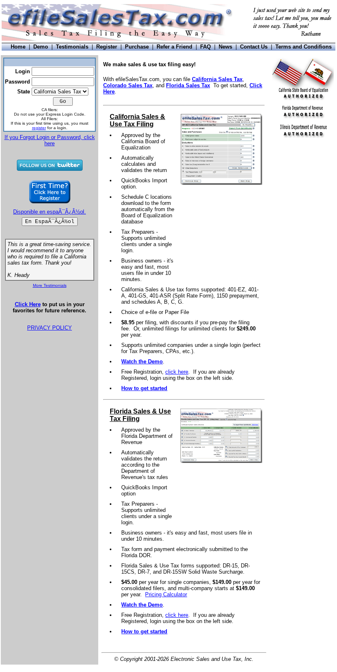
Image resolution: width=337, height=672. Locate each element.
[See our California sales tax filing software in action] (221, 183)
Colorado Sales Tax (127, 85)
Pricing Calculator (166, 594)
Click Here (28, 304)
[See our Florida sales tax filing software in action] (221, 461)
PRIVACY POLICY (49, 328)
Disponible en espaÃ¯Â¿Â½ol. (49, 212)
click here (176, 372)
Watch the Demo (142, 361)
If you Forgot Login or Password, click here (50, 140)
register (39, 128)
